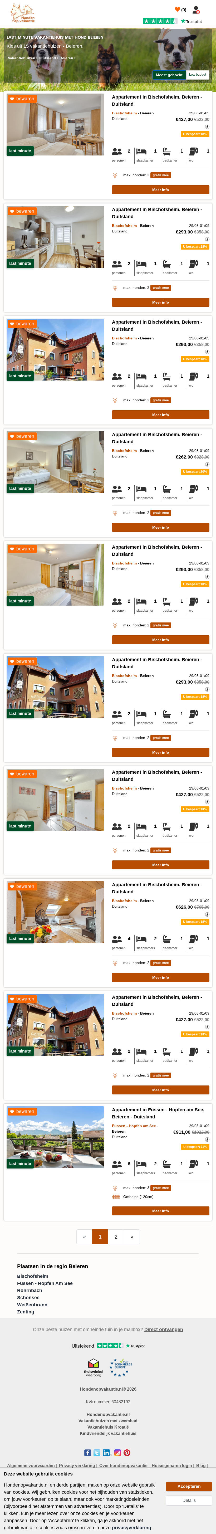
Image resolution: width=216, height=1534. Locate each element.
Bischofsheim (32, 1276)
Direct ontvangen (163, 1329)
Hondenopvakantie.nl (108, 1414)
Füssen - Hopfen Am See (45, 1283)
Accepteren (189, 1486)
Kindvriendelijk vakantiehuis (108, 1433)
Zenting (25, 1311)
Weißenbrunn (32, 1304)
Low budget (197, 74)
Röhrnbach (29, 1290)
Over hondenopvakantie (123, 1465)
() (183, 10)
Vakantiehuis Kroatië (108, 1427)
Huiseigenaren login (172, 1465)
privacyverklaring (131, 1527)
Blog (201, 1465)
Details (189, 1500)
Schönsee (28, 1297)
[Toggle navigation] (208, 9)
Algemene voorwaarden (31, 1465)
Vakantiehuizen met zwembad (108, 1421)
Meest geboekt (169, 75)
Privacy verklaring (77, 1465)
